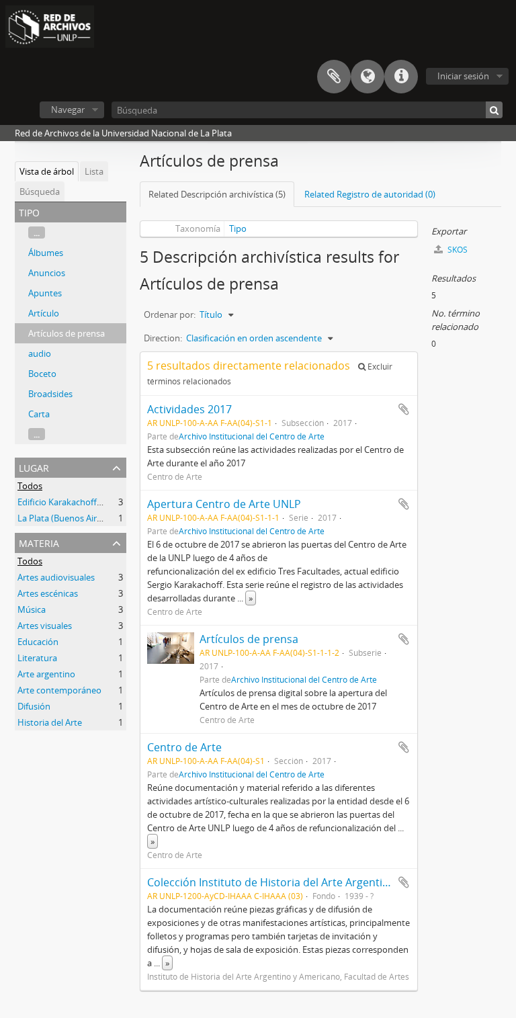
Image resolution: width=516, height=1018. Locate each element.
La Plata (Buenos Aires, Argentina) (84, 518)
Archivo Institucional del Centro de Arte (252, 436)
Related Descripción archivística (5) (217, 194)
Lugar (34, 467)
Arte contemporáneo (59, 690)
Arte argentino (46, 674)
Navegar (68, 109)
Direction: (163, 338)
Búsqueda (39, 191)
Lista (94, 171)
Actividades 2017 (189, 409)
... (37, 232)
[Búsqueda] (494, 109)
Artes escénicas (47, 593)
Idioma (367, 76)
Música (31, 609)
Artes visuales (44, 626)
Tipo (238, 228)
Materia (39, 542)
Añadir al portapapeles (404, 409)
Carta (39, 414)
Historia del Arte (49, 722)
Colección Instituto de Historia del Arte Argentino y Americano (304, 882)
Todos (29, 486)
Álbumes (45, 253)
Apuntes (45, 293)
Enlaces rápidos (401, 76)
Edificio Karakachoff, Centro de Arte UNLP (100, 502)
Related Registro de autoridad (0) (369, 194)
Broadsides (50, 394)
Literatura (37, 658)
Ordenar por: (170, 314)
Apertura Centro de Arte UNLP (224, 504)
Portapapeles (334, 76)
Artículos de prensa (66, 333)
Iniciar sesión (463, 76)
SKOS (456, 249)
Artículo (43, 313)
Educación (37, 642)
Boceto (42, 374)
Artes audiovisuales (56, 577)
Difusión (33, 706)
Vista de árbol (46, 171)
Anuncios (46, 273)
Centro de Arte (184, 747)
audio (39, 353)
